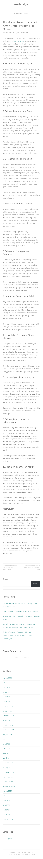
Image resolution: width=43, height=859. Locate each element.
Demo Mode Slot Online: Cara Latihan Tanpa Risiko (20, 611)
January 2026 (7, 711)
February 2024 (8, 819)
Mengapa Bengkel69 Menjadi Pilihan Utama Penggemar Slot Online (32, 567)
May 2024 (6, 805)
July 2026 (6, 683)
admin (25, 33)
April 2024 (6, 810)
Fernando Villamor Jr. (28, 855)
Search (5, 579)
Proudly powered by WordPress (22, 852)
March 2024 (7, 814)
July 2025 (6, 739)
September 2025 (9, 730)
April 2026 (6, 697)
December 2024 (8, 772)
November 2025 (8, 720)
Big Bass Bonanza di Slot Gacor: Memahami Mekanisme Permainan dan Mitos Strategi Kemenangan (18, 635)
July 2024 (6, 796)
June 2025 (6, 744)
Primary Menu (22, 13)
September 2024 (9, 786)
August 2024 (7, 791)
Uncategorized (8, 838)
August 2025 (7, 735)
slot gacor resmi (18, 41)
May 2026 (6, 692)
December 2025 (8, 716)
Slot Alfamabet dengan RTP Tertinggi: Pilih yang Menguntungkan (10, 567)
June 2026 (6, 687)
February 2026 (8, 706)
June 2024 (6, 800)
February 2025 (8, 763)
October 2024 (8, 781)
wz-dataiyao (21, 4)
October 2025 (8, 725)
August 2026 (7, 678)
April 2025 (6, 753)
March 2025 (7, 758)
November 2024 (8, 777)
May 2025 (6, 749)
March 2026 (7, 702)
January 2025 (7, 767)
